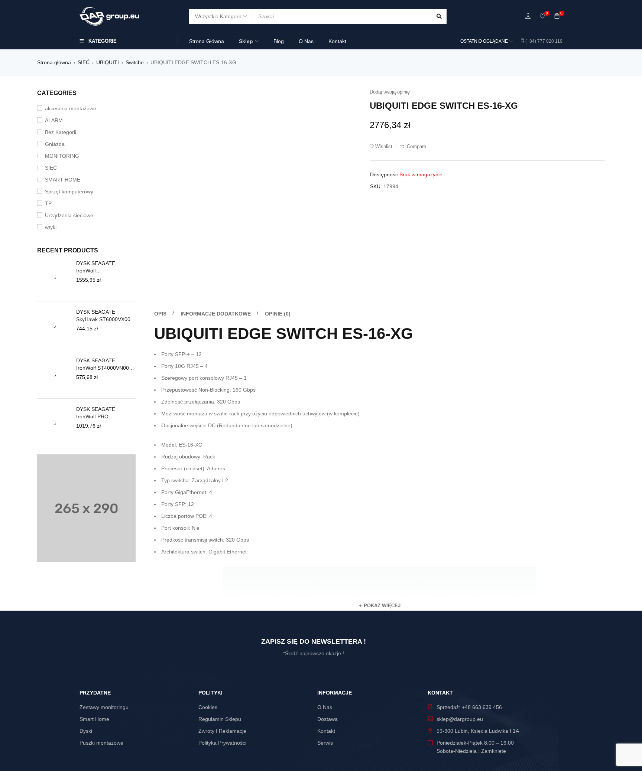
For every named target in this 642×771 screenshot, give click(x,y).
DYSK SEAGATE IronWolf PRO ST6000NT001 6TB (99, 423)
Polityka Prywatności (222, 705)
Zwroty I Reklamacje (222, 693)
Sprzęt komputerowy (69, 192)
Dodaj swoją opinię (390, 92)
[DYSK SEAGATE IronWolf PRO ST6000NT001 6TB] (54, 433)
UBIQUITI (107, 62)
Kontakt (326, 693)
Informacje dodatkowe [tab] (216, 213)
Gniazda (55, 144)
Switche (135, 62)
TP (48, 203)
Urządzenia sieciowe (69, 215)
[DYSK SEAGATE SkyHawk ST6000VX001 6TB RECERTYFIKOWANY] (54, 327)
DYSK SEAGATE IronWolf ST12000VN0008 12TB (103, 267)
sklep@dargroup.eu (460, 681)
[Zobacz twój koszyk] (557, 16)
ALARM (54, 120)
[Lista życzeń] (542, 16)
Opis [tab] (160, 213)
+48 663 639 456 (482, 669)
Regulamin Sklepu (219, 681)
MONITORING (62, 156)
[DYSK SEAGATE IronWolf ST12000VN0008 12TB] (54, 277)
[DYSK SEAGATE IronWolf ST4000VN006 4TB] (54, 380)
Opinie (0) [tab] (278, 213)
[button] (345, 96)
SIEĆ (84, 62)
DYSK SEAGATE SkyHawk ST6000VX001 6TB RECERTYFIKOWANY (104, 316)
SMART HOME (62, 180)
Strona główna (54, 62)
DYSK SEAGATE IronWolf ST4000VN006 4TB (104, 367)
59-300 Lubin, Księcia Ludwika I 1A (478, 693)
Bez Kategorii (60, 132)
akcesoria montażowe (70, 108)
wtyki (50, 227)
